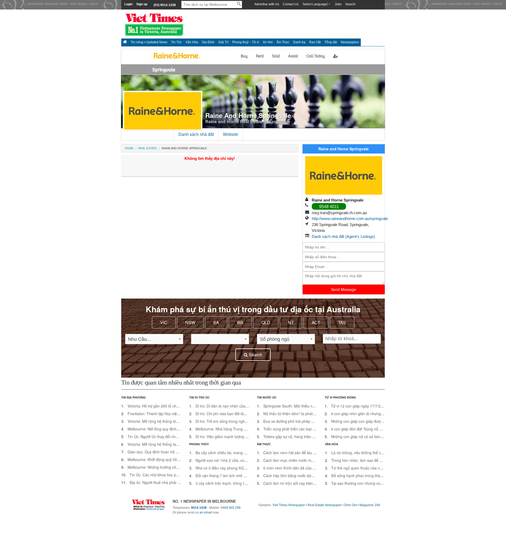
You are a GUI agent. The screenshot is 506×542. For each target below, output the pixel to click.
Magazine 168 (369, 505)
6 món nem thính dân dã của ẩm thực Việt (298, 468)
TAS (342, 322)
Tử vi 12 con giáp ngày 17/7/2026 (359, 406)
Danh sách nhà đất (196, 134)
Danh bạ (299, 42)
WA (240, 322)
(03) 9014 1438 (165, 5)
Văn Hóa (192, 42)
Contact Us (291, 4)
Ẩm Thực (282, 42)
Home (129, 148)
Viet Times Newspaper (289, 505)
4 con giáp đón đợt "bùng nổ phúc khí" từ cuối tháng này (378, 428)
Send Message (343, 289)
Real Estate (147, 148)
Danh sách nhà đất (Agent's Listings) (343, 236)
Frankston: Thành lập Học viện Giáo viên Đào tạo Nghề (174, 413)
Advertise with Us (266, 4)
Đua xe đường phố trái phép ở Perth (293, 421)
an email (206, 512)
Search (350, 4)
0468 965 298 (231, 508)
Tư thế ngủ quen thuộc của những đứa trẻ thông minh (376, 468)
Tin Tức (176, 42)
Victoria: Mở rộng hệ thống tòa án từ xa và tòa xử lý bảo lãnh (178, 421)
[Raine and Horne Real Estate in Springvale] (343, 176)
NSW (190, 322)
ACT (316, 322)
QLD (265, 322)
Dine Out (350, 505)
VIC (163, 322)
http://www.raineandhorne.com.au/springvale (350, 218)
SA (216, 322)
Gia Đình (208, 42)
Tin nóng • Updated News (149, 42)
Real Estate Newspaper (325, 505)
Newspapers (350, 42)
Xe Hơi (268, 42)
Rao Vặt (315, 42)
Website (230, 134)
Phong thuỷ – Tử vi (245, 42)
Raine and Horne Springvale (248, 115)
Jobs (338, 4)
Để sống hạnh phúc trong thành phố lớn (364, 475)
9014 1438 (199, 508)
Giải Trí (223, 42)
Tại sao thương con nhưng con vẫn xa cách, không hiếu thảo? (383, 483)
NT (291, 322)
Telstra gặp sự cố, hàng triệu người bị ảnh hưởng (304, 436)
